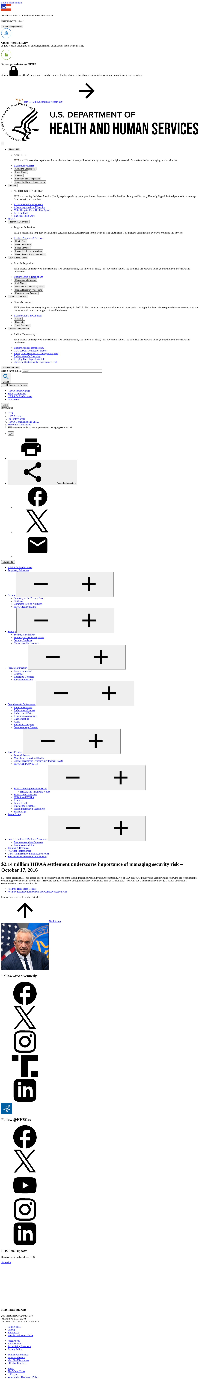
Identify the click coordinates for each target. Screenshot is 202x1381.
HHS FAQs (13, 1332)
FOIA (11, 1368)
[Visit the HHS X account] (25, 1172)
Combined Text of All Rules (28, 604)
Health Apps (20, 811)
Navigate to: (8, 562)
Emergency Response (25, 806)
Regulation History (23, 679)
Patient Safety (14, 814)
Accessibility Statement (19, 1346)
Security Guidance (23, 640)
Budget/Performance (18, 1354)
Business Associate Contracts (28, 842)
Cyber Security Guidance (26, 643)
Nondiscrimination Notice (20, 1335)
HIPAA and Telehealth (25, 794)
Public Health (20, 803)
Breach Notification (17, 668)
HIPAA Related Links (25, 606)
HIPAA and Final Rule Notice (35, 791)
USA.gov (12, 1374)
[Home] (101, 140)
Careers (11, 1329)
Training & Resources (18, 848)
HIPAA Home (15, 416)
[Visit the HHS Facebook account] (25, 1147)
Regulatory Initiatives (18, 570)
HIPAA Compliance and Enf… (23, 421)
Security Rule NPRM (24, 634)
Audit (17, 721)
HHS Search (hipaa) (11, 370)
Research (18, 800)
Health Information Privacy (15, 385)
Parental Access (22, 755)
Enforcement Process (24, 710)
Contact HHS (14, 1326)
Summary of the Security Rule (29, 637)
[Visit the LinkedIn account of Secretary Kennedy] (25, 1101)
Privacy (11, 595)
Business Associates (24, 845)
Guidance (19, 601)
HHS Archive (14, 1343)
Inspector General (16, 1357)
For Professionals (16, 419)
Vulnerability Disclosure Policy (23, 1377)
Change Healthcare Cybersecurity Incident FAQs (38, 761)
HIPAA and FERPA (24, 797)
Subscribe (6, 1262)
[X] (37, 532)
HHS (10, 413)
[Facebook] (37, 507)
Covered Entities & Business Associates (27, 839)
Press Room (14, 1340)
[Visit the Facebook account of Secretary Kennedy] (25, 1004)
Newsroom (13, 399)
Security (12, 631)
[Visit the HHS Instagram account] (25, 1220)
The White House (16, 1371)
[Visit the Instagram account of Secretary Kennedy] (25, 1052)
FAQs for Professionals (19, 850)
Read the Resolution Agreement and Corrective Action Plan (37, 891)
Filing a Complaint (17, 393)
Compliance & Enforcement (22, 704)
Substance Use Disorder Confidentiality (27, 856)
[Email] (37, 556)
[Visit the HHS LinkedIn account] (25, 1244)
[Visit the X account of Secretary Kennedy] (25, 1028)
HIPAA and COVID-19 (26, 763)
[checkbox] (11, 433)
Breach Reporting (23, 671)
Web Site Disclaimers (18, 1360)
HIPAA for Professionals (20, 396)
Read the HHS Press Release (22, 888)
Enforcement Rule (23, 707)
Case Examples (21, 718)
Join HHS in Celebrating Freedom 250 (43, 101)
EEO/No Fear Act (17, 1363)
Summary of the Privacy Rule (28, 598)
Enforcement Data (23, 713)
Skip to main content (11, 2)
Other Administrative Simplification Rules (28, 853)
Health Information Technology (29, 808)
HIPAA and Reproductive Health (30, 788)
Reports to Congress (24, 676)
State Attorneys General (26, 727)
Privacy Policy (15, 1349)
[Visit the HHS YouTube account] (25, 1196)
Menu (5, 405)
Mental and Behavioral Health (29, 758)
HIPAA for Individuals (19, 390)
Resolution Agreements (19, 424)
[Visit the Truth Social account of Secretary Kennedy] (25, 1077)
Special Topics (15, 752)
